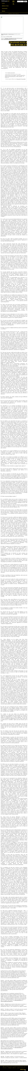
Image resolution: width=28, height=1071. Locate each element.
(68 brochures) (8, 39)
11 (3, 525)
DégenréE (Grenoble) (21, 79)
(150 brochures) (13, 38)
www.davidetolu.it (18, 1000)
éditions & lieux (5, 5)
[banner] (5, 0)
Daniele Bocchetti (4, 34)
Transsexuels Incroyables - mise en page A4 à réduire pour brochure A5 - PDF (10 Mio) (15, 76)
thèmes (3, 11)
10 (8, 307)
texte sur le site (11, 72)
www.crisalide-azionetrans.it (7, 1001)
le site (3, 3)
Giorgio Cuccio (11, 34)
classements (4, 8)
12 (8, 535)
